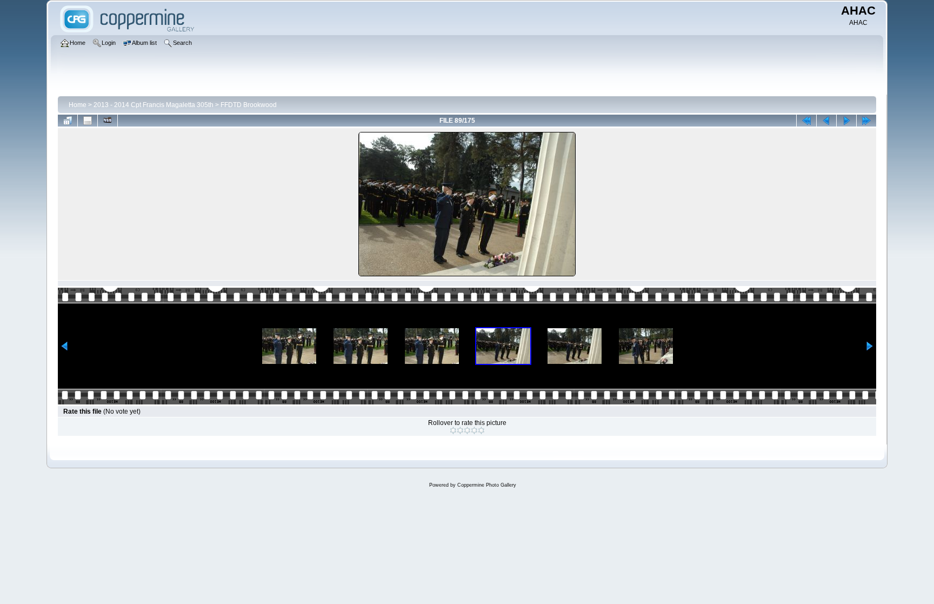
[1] (453, 430)
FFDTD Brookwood (249, 105)
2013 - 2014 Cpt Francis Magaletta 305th (154, 105)
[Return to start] (806, 121)
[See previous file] (826, 121)
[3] (467, 430)
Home (77, 105)
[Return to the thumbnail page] (67, 121)
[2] (460, 430)
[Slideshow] (107, 121)
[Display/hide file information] (87, 121)
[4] (474, 430)
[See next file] (846, 121)
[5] (481, 430)
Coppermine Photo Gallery (486, 485)
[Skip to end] (866, 121)
